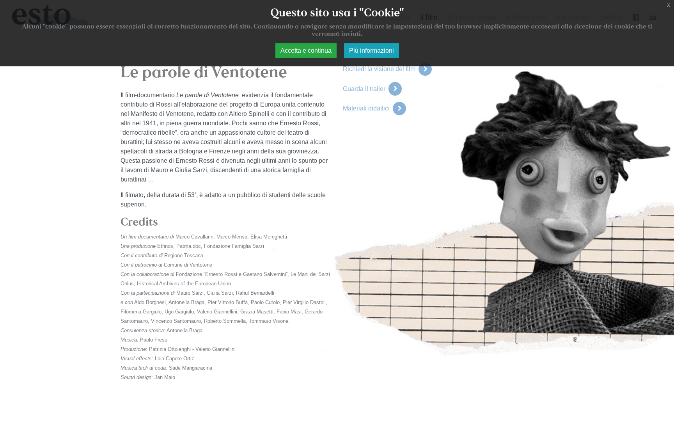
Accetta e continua (306, 50)
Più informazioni (371, 50)
